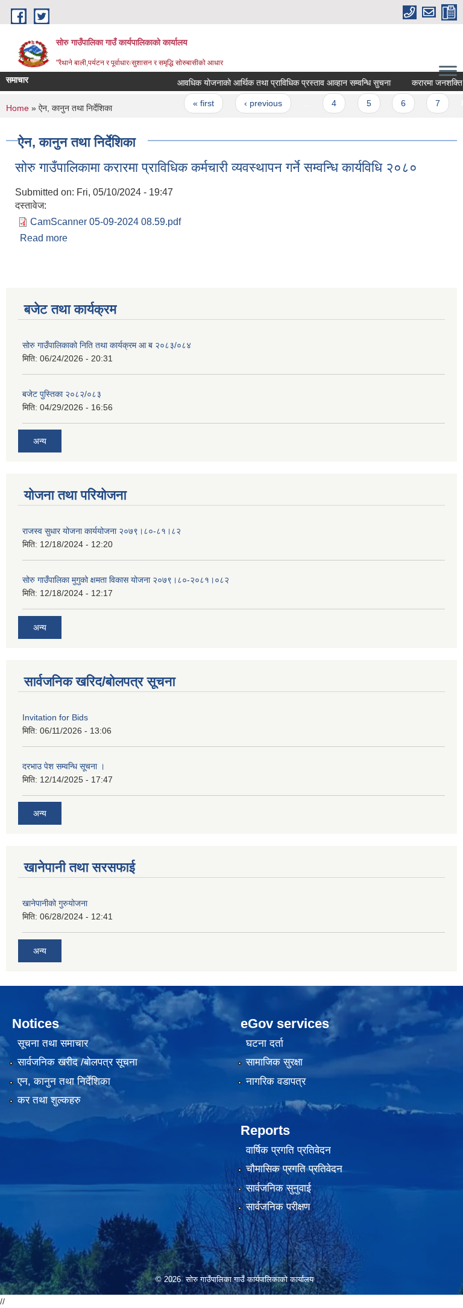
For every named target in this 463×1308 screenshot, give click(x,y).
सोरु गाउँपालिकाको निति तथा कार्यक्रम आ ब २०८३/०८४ (106, 345)
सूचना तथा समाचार (52, 1043)
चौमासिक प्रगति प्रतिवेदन (294, 1169)
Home (17, 108)
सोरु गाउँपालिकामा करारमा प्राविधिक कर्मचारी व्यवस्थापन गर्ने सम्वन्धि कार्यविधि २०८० (216, 167)
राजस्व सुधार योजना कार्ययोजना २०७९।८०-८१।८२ (101, 531)
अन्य (39, 441)
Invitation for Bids (55, 717)
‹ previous (251, 103)
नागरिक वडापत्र (276, 1081)
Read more (44, 238)
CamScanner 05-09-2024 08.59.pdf (105, 222)
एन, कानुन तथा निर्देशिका (63, 1081)
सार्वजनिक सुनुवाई (278, 1188)
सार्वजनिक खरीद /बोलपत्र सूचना (77, 1062)
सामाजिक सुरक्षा (274, 1062)
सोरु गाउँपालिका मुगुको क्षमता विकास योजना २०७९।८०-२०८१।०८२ (125, 580)
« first (192, 103)
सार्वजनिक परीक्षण (278, 1207)
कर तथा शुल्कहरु (49, 1100)
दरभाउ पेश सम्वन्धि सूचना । (63, 766)
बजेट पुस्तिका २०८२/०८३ (61, 394)
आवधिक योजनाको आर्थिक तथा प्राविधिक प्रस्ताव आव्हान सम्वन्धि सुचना (272, 82)
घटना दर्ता (264, 1043)
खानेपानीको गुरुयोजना (54, 903)
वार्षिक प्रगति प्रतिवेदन (288, 1150)
